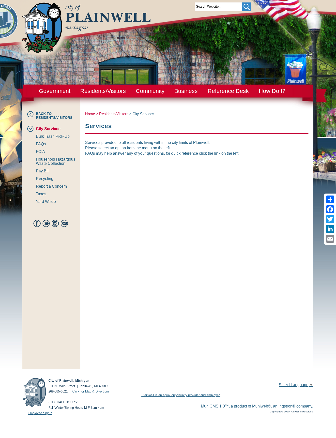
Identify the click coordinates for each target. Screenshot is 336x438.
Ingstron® (286, 406)
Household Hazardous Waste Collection (55, 161)
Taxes (41, 194)
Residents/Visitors (103, 91)
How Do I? (272, 91)
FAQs (41, 144)
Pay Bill (42, 171)
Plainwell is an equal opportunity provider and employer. (180, 395)
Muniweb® (261, 406)
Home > (92, 114)
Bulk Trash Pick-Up (53, 136)
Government (54, 91)
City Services (48, 129)
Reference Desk (228, 91)
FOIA (40, 152)
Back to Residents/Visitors (54, 116)
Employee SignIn (40, 413)
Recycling (44, 179)
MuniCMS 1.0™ (215, 406)
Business (186, 91)
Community (150, 91)
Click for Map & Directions (91, 391)
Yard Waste (46, 201)
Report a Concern (51, 186)
